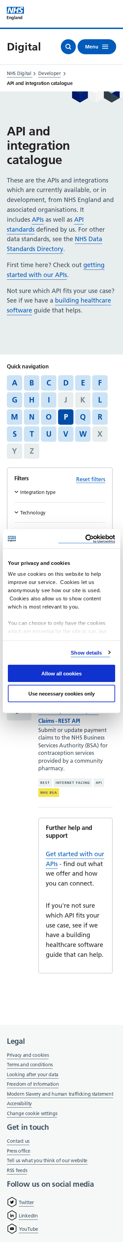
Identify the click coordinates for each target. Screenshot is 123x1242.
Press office (18, 1151)
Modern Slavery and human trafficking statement (60, 1094)
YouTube (28, 1229)
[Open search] (68, 46)
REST (45, 782)
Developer (49, 73)
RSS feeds (17, 1170)
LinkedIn (28, 1216)
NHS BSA (48, 792)
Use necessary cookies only (61, 693)
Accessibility (19, 1103)
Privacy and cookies (28, 1055)
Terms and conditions (30, 1065)
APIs (38, 219)
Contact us (18, 1141)
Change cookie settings (32, 1113)
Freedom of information (33, 1084)
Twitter (26, 1202)
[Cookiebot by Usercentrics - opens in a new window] (86, 538)
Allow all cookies (61, 673)
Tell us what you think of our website (47, 1160)
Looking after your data (32, 1074)
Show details (86, 652)
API (99, 782)
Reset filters (90, 479)
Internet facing (73, 782)
